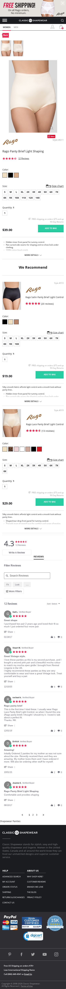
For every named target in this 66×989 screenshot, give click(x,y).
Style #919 (59, 410)
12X (31, 197)
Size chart (58, 186)
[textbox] (61, 605)
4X (39, 191)
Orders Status (9, 887)
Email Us (28, 974)
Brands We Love (35, 887)
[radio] (8, 584)
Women (6, 27)
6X (51, 191)
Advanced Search (11, 876)
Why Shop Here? (35, 876)
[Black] (10, 175)
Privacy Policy (34, 897)
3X (33, 191)
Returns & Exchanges (13, 897)
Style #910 (59, 283)
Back (5, 35)
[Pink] (16, 449)
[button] (27, 584)
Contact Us (8, 902)
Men (16, 27)
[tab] (16, 552)
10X (17, 197)
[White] (22, 449)
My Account (8, 881)
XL (22, 191)
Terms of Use (27, 986)
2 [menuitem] (33, 815)
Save (53, 136)
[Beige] (4, 175)
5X (45, 191)
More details (31, 255)
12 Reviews (23, 158)
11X (24, 197)
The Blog (31, 892)
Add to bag (51, 228)
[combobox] (53, 603)
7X (56, 191)
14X (38, 197)
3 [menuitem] (36, 815)
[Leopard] (10, 449)
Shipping (6, 892)
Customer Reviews (36, 881)
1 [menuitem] (29, 815)
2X (28, 191)
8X (5, 197)
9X (10, 197)
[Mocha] (16, 175)
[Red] (39, 449)
